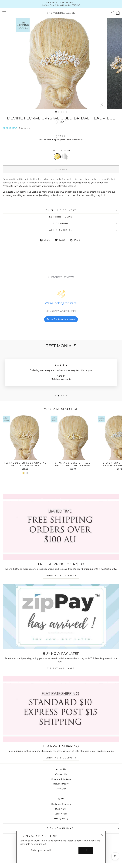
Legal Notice (61, 813)
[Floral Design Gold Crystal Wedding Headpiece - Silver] (27, 473)
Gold (57, 157)
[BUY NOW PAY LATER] (61, 616)
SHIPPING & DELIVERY (61, 575)
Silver (65, 157)
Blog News (61, 808)
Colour (61, 150)
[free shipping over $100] (61, 527)
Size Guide (61, 223)
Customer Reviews (61, 804)
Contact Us (61, 774)
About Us (61, 769)
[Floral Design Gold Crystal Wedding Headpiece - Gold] (23, 473)
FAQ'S (61, 799)
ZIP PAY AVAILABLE (61, 668)
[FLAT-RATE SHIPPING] (61, 709)
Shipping (56, 139)
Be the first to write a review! (61, 319)
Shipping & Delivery (61, 210)
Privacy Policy (61, 818)
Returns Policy (61, 217)
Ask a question (61, 230)
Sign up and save (60, 828)
